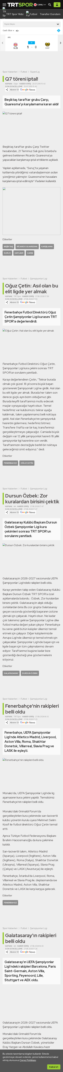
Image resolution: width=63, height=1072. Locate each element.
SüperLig (35, 71)
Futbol (24, 71)
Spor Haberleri (10, 71)
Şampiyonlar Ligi (38, 278)
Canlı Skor (7, 30)
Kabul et (53, 1066)
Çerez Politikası (28, 1060)
